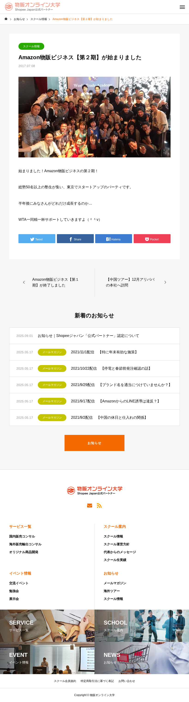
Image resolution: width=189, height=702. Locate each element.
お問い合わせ (126, 681)
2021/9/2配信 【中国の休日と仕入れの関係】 (109, 417)
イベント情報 (20, 573)
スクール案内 (115, 526)
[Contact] (89, 505)
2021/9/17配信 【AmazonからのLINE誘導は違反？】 (116, 401)
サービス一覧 (20, 526)
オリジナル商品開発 (23, 552)
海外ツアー (112, 591)
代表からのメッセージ (120, 552)
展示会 (14, 599)
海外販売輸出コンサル (25, 544)
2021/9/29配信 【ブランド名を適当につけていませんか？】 (121, 385)
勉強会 (14, 591)
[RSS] (99, 505)
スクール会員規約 (65, 681)
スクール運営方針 (117, 544)
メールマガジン (52, 352)
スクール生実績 (115, 560)
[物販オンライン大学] (32, 7)
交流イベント (19, 583)
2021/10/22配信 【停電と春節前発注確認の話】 (111, 368)
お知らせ (111, 573)
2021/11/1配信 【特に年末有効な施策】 (105, 352)
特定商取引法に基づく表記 (97, 681)
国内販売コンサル (22, 536)
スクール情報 (31, 46)
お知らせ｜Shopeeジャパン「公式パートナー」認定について (88, 336)
